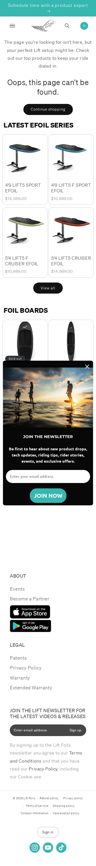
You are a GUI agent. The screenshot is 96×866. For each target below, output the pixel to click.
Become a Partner (29, 598)
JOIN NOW (48, 495)
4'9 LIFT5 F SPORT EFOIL (71, 187)
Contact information (34, 813)
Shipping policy (64, 806)
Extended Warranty (31, 687)
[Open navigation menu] (12, 26)
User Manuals (25, 563)
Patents (18, 658)
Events (17, 589)
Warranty (20, 678)
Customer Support (30, 533)
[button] (70, 25)
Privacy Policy (26, 667)
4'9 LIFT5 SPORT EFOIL (23, 187)
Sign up (75, 730)
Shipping (20, 543)
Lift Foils (29, 798)
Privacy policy (73, 798)
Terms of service (37, 806)
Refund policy (49, 798)
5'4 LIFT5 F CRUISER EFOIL (21, 260)
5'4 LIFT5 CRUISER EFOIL (71, 260)
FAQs (15, 553)
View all (48, 288)
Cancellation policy (66, 813)
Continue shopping (48, 109)
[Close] (87, 366)
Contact (18, 523)
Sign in (47, 832)
